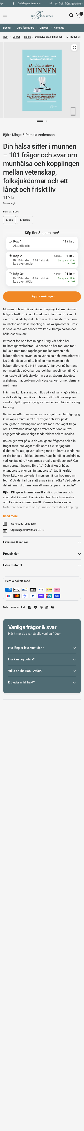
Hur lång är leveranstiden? (26, 648)
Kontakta (59, 27)
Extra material (12, 565)
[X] (35, 607)
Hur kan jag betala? (21, 659)
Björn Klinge (12, 135)
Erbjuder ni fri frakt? (21, 682)
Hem (5, 36)
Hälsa (27, 36)
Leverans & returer (15, 542)
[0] (78, 15)
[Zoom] (74, 47)
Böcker (7, 27)
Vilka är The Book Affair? (25, 671)
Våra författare (25, 27)
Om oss (44, 27)
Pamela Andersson (40, 135)
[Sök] (71, 15)
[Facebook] (29, 607)
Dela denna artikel (14, 607)
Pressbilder (11, 554)
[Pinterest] (41, 607)
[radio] (42, 243)
